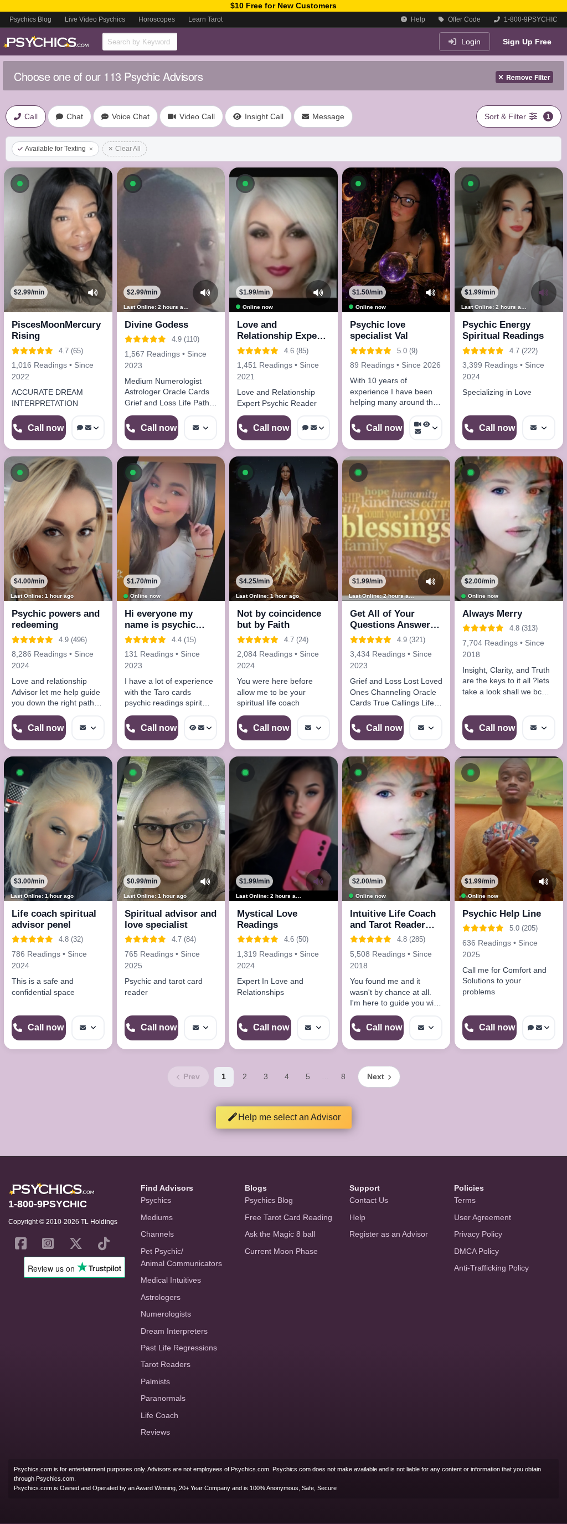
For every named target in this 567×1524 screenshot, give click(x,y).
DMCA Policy (476, 1251)
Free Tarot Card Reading (288, 1217)
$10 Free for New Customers (283, 5)
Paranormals (163, 1398)
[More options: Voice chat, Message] (88, 427)
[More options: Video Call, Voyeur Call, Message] (425, 427)
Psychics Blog (30, 19)
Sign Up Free (527, 41)
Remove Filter (528, 77)
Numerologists (166, 1313)
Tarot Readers (165, 1364)
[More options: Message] (200, 427)
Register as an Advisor (388, 1234)
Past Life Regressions (179, 1347)
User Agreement (482, 1217)
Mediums (157, 1217)
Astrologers (161, 1297)
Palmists (155, 1381)
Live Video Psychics (95, 19)
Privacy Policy (478, 1234)
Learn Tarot (205, 19)
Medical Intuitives (171, 1280)
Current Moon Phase (281, 1251)
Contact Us (368, 1200)
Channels (157, 1234)
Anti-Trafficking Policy (491, 1267)
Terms (465, 1200)
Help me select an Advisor (289, 1117)
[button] (20, 183)
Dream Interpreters (174, 1331)
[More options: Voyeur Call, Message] (200, 727)
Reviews (155, 1432)
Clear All (128, 149)
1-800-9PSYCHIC (530, 19)
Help (417, 19)
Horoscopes (156, 19)
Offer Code (463, 19)
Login (470, 41)
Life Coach (159, 1415)
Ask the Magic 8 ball (280, 1234)
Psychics (156, 1200)
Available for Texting (55, 149)
